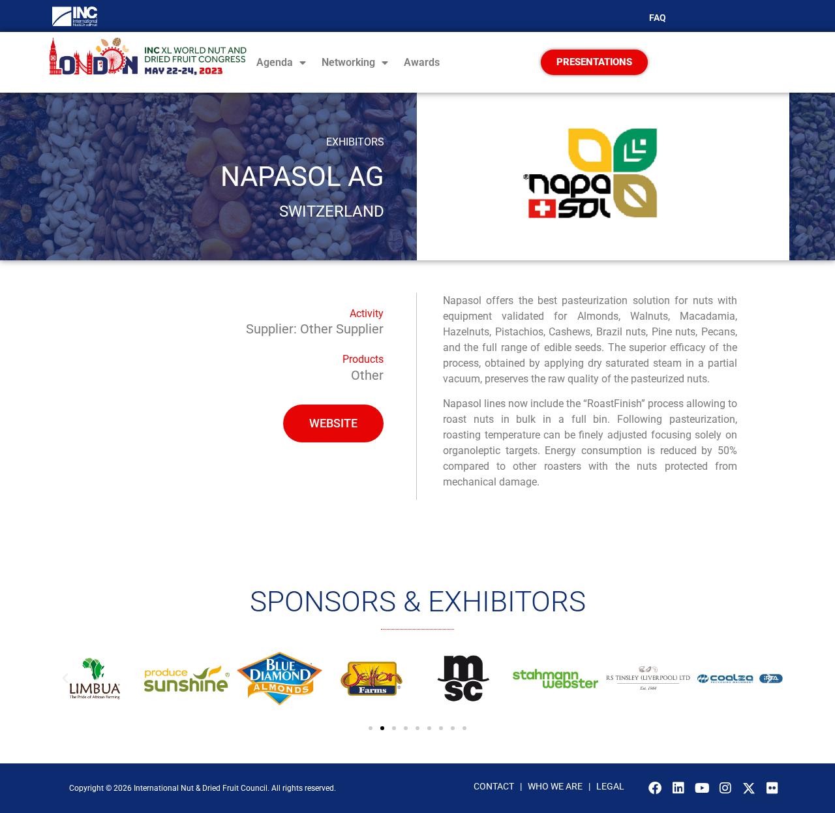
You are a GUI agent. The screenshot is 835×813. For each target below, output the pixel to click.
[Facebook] (655, 788)
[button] (65, 678)
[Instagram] (725, 788)
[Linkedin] (678, 788)
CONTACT (494, 786)
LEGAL (610, 786)
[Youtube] (702, 788)
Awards (422, 62)
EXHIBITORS (355, 142)
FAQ (657, 17)
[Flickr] (772, 788)
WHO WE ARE (556, 786)
